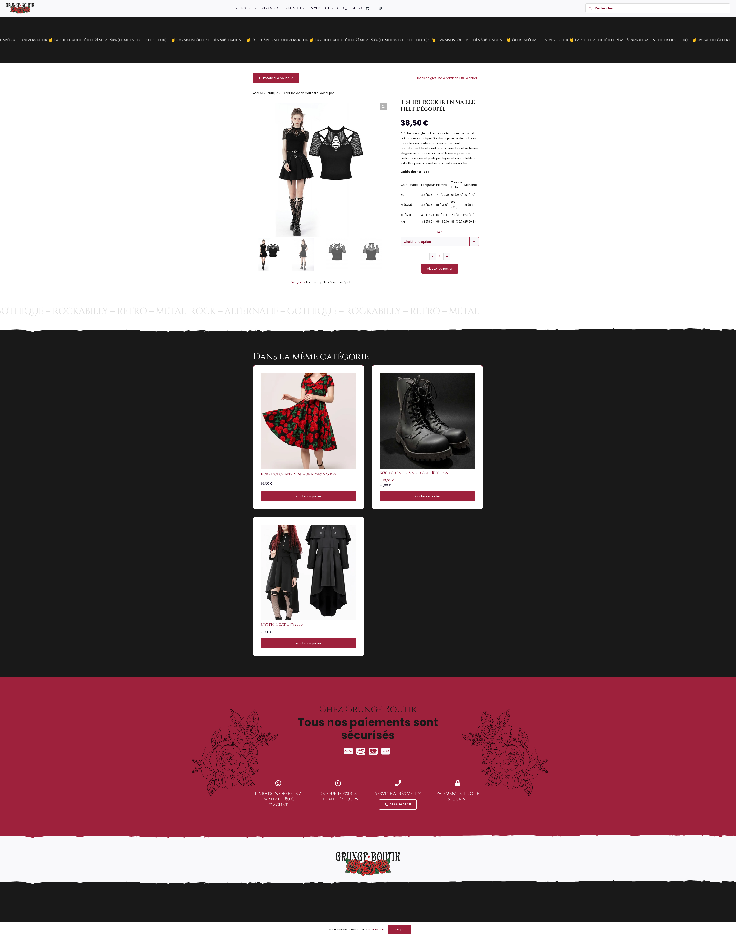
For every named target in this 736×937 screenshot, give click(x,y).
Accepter (400, 929)
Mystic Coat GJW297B (282, 624)
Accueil (258, 93)
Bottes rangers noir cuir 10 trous (414, 472)
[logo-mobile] (20, 4)
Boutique (272, 93)
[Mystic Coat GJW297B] (308, 527)
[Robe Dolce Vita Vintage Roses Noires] (308, 375)
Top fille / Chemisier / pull (333, 282)
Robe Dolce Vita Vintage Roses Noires (298, 474)
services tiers (376, 929)
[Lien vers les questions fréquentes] (368, 40)
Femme (311, 282)
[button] (383, 106)
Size (440, 232)
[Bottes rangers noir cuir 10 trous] (427, 375)
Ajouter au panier (439, 269)
